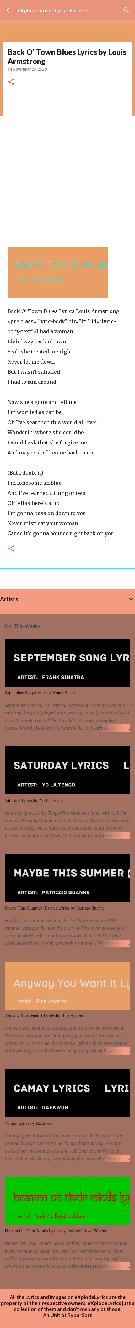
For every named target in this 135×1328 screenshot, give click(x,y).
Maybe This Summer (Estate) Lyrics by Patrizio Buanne (55, 908)
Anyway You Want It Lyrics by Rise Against (44, 1015)
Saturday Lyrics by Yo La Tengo (34, 800)
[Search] (126, 10)
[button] (11, 82)
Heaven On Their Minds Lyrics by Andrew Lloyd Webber (56, 1231)
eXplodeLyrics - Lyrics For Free (53, 10)
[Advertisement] (67, 164)
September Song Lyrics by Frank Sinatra (41, 693)
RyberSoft (80, 1315)
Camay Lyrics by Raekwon (28, 1123)
